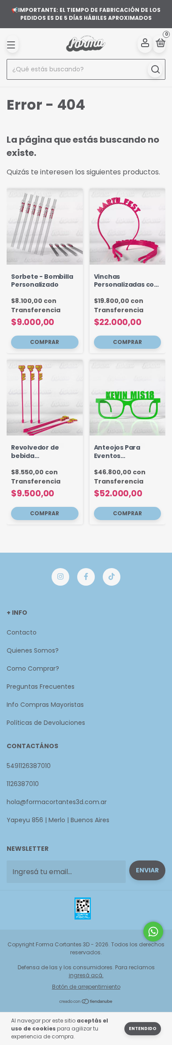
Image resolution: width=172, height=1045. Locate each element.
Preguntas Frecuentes (41, 686)
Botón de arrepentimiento (86, 986)
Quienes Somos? (33, 650)
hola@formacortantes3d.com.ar (57, 802)
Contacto (22, 632)
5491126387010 (29, 765)
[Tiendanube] (86, 1002)
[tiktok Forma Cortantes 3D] (111, 577)
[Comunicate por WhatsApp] (153, 932)
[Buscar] (155, 70)
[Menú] (13, 44)
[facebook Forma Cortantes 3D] (86, 577)
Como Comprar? (33, 668)
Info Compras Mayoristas (45, 704)
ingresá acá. (86, 975)
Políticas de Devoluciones (46, 722)
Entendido (143, 1028)
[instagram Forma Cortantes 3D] (60, 577)
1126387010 (23, 783)
